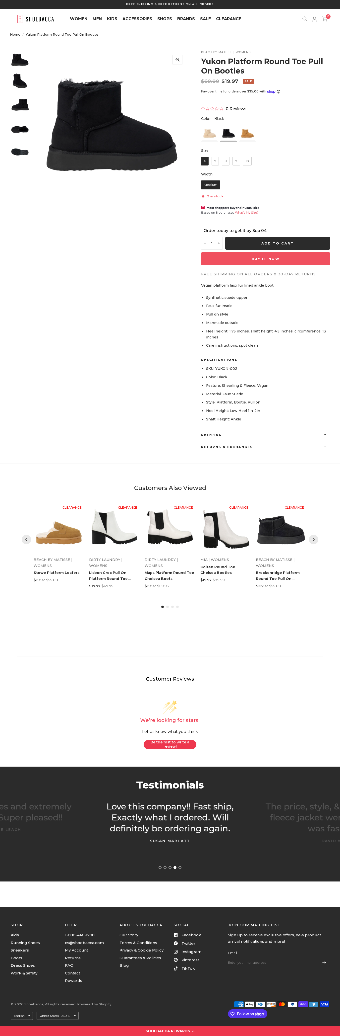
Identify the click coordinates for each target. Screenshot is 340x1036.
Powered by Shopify (94, 1004)
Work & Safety (24, 973)
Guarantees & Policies (140, 958)
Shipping (211, 435)
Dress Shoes (23, 965)
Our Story (128, 935)
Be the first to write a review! (170, 744)
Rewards (73, 980)
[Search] (305, 19)
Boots (16, 958)
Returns (73, 958)
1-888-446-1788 (80, 935)
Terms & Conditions (138, 942)
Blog (124, 965)
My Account (76, 950)
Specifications (219, 360)
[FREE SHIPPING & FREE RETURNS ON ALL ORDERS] (170, 4)
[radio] (209, 133)
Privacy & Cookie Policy (141, 950)
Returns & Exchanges (227, 447)
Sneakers (20, 950)
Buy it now (265, 259)
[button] (170, 1031)
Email (232, 953)
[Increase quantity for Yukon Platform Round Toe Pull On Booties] (219, 243)
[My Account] (314, 19)
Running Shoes (25, 942)
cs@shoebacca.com (84, 942)
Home (15, 34)
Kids (15, 935)
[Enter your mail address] (324, 962)
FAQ (69, 965)
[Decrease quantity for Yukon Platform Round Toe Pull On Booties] (205, 243)
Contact (72, 973)
